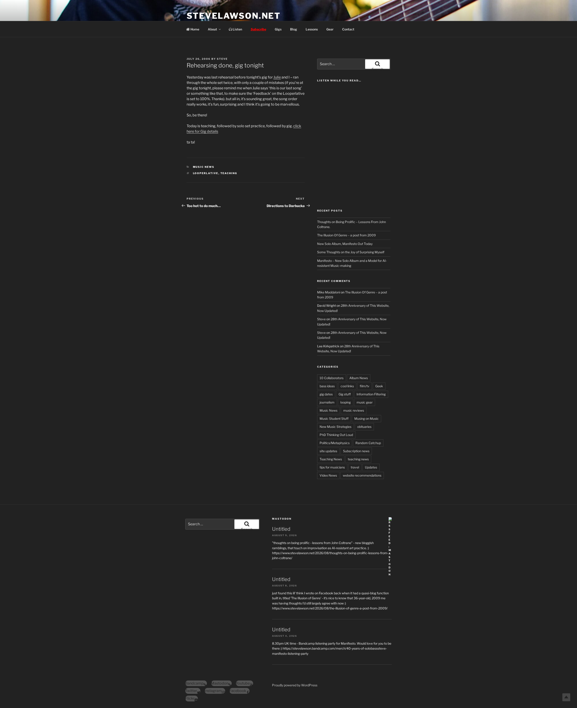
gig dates (326, 394)
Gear (330, 29)
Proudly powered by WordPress (294, 685)
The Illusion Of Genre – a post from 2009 (346, 235)
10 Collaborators (331, 378)
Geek (379, 386)
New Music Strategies (335, 427)
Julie (277, 77)
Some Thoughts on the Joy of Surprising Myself (350, 252)
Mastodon (281, 518)
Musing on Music (366, 418)
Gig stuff (345, 394)
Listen (237, 29)
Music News (204, 166)
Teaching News (331, 459)
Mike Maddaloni (328, 292)
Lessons (312, 29)
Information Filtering (371, 394)
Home (194, 29)
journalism (327, 402)
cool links (347, 386)
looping (345, 402)
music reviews (353, 410)
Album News (358, 378)
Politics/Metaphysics (335, 443)
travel (355, 467)
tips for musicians (332, 467)
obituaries (364, 427)
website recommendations (362, 475)
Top (566, 697)
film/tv (364, 386)
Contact (348, 29)
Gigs (278, 29)
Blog (293, 29)
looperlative (205, 173)
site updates (328, 451)
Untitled (281, 529)
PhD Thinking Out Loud (336, 435)
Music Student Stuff (334, 418)
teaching (228, 173)
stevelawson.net (234, 16)
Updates (371, 467)
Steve (222, 58)
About (212, 29)
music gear (365, 402)
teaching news (358, 459)
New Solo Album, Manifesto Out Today (345, 244)
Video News (328, 475)
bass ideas (327, 386)
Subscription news (356, 451)
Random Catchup (368, 443)
